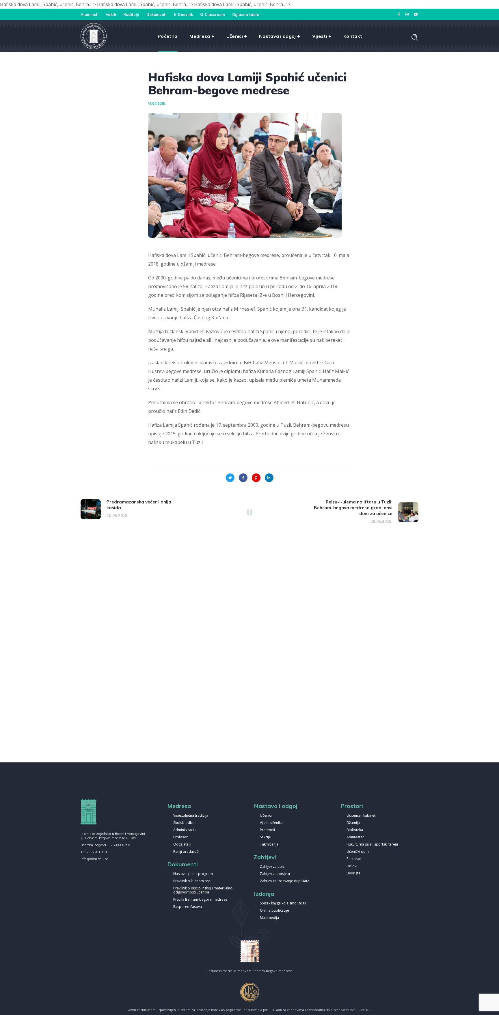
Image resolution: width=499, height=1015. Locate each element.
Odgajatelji (182, 844)
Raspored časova (187, 907)
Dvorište (353, 873)
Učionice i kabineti (361, 816)
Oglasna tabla (245, 14)
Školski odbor (184, 823)
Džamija (353, 823)
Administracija (185, 830)
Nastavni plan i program (193, 874)
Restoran (354, 859)
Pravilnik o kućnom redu (193, 881)
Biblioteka (355, 830)
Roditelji (131, 14)
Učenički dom (358, 852)
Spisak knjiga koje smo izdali (283, 903)
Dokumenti (156, 14)
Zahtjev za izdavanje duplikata (284, 881)
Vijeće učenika (271, 823)
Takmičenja (269, 844)
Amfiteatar (355, 837)
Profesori (181, 837)
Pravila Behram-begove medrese (200, 900)
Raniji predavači (186, 852)
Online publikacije (274, 910)
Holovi (352, 866)
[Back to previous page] (249, 512)
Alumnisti (89, 14)
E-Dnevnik (183, 14)
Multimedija (269, 918)
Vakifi (111, 14)
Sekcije (265, 837)
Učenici (266, 816)
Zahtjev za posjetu (275, 874)
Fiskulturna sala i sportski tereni (372, 844)
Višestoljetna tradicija (190, 816)
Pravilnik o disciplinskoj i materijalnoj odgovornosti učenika (203, 890)
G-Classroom (212, 14)
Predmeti (267, 830)
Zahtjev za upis (272, 867)
